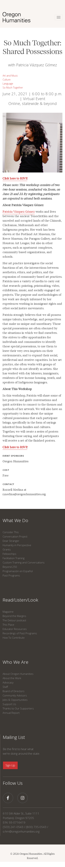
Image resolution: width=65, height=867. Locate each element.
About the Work (12, 678)
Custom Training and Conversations (24, 562)
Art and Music (10, 75)
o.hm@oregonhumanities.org (21, 831)
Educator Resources (15, 629)
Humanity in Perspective (17, 545)
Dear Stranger (11, 541)
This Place (8, 624)
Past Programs (11, 575)
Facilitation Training (13, 558)
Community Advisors (15, 695)
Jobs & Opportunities (15, 699)
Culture (7, 79)
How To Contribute (14, 637)
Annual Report (11, 712)
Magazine (8, 611)
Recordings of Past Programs (20, 633)
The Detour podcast (14, 620)
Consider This (11, 532)
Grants (7, 549)
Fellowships (9, 553)
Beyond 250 (10, 566)
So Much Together (13, 87)
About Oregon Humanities (18, 673)
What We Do (15, 520)
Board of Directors (13, 691)
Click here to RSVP (15, 178)
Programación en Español (18, 571)
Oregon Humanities (16, 461)
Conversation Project (15, 536)
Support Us (9, 704)
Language (8, 83)
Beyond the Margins (14, 616)
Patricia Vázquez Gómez (19, 211)
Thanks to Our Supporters (18, 708)
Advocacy (8, 682)
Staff (5, 686)
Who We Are (15, 662)
